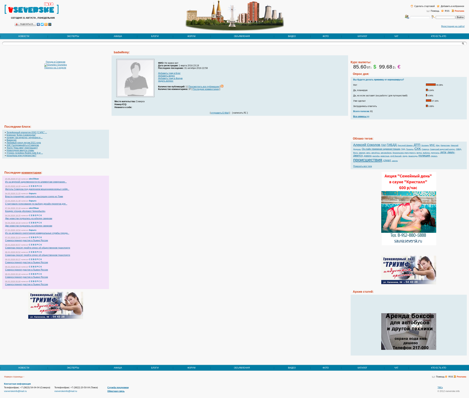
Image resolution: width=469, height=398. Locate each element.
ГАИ (383, 145)
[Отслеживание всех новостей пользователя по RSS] (222, 86)
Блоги (155, 36)
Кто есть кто (438, 36)
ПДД (403, 149)
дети (443, 152)
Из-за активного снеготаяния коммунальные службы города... (37, 233)
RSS (447, 11)
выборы (426, 153)
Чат (396, 36)
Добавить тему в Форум (170, 78)
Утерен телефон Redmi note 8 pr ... (25, 153)
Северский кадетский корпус (442, 149)
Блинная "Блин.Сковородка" (21, 135)
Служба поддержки (118, 387)
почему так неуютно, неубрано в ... (25, 137)
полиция (424, 155)
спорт (387, 160)
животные (385, 156)
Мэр (438, 145)
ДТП (417, 145)
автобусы (375, 153)
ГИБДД (392, 145)
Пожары (409, 149)
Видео (292, 36)
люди (404, 156)
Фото (326, 36)
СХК (417, 149)
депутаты (435, 153)
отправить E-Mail (220, 113)
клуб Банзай (395, 156)
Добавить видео (166, 76)
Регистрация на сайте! (453, 26)
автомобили (386, 153)
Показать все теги (362, 166)
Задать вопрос (165, 81)
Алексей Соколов (366, 145)
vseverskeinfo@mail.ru (15, 391)
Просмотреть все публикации (204, 86)
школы (395, 161)
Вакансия (11, 140)
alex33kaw (34, 179)
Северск (425, 149)
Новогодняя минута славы (20, 150)
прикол (434, 156)
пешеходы (412, 156)
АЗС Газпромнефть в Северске (23, 145)
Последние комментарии (206, 89)
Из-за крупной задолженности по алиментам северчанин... (36, 182)
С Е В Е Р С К (35, 186)
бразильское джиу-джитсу (404, 153)
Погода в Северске (55, 62)
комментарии (31, 172)
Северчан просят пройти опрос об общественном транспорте (37, 248)
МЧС (432, 145)
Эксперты (73, 36)
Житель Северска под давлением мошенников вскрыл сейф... (37, 189)
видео (419, 153)
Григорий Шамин (405, 145)
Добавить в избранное (452, 6)
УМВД (458, 149)
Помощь (435, 11)
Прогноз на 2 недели (55, 67)
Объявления (242, 36)
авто (368, 153)
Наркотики (445, 145)
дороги (367, 155)
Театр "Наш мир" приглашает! (22, 148)
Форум (191, 36)
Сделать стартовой (424, 6)
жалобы (375, 156)
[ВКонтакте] (38, 24)
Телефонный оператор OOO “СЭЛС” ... (27, 132)
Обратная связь (116, 391)
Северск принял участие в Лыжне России (26, 240)
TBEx (440, 387)
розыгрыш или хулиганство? (21, 155)
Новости (23, 36)
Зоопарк (425, 145)
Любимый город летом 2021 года (24, 142)
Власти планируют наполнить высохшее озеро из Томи (34, 196)
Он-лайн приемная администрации (381, 149)
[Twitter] (42, 24)
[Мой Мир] (50, 24)
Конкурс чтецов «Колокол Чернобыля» (25, 211)
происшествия (367, 159)
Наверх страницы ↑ (14, 376)
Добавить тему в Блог (169, 73)
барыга (32, 193)
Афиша (118, 36)
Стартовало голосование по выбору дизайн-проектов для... (36, 204)
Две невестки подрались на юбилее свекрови (28, 218)
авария (362, 153)
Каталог (362, 36)
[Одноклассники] (46, 24)
